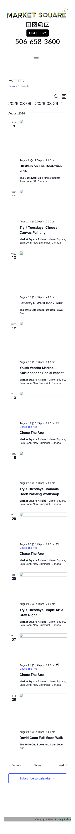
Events (12, 86)
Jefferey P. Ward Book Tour (41, 303)
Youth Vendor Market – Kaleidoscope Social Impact (42, 370)
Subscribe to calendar (35, 778)
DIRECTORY (37, 33)
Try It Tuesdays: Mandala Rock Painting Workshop (39, 491)
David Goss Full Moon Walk (41, 737)
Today (37, 765)
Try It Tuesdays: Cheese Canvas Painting (39, 230)
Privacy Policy (63, 819)
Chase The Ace (32, 432)
